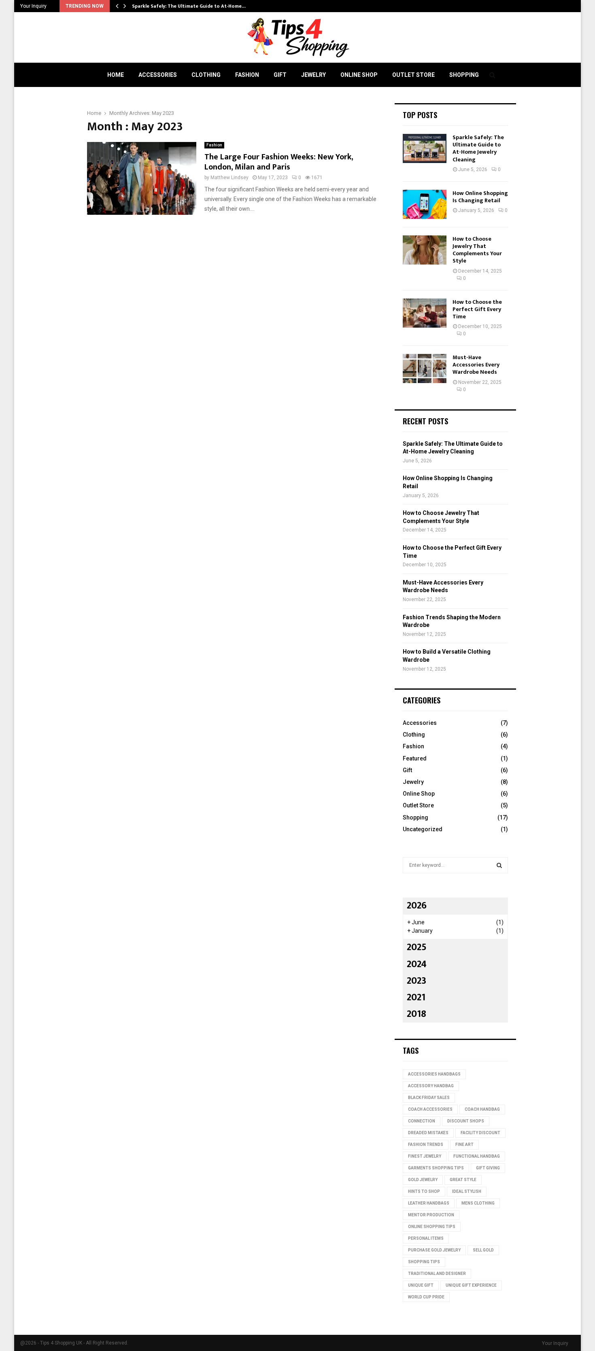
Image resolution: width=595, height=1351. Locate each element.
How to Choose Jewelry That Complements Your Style (477, 250)
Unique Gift (421, 1285)
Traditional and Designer (437, 1273)
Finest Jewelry (424, 1156)
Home (115, 75)
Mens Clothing (478, 1203)
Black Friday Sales (429, 1097)
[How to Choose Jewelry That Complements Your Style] (424, 250)
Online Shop (359, 75)
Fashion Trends (425, 1144)
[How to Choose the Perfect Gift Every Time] (424, 313)
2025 (417, 947)
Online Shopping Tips (431, 1226)
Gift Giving (488, 1168)
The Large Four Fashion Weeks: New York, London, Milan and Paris (278, 162)
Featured (415, 758)
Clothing (206, 75)
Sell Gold (483, 1250)
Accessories (157, 75)
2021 (416, 997)
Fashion (247, 75)
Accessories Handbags (434, 1074)
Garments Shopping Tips (436, 1168)
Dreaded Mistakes (428, 1133)
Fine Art (464, 1144)
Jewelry (313, 75)
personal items (426, 1238)
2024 (417, 964)
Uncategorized (422, 829)
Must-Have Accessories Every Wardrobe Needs (476, 365)
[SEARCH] (499, 865)
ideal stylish (466, 1191)
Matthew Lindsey (229, 177)
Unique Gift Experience (471, 1285)
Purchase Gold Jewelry (434, 1250)
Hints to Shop (424, 1191)
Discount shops (465, 1121)
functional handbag (476, 1156)
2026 (417, 906)
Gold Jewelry (423, 1179)
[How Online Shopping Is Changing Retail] (424, 204)
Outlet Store (413, 75)
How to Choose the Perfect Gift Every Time (477, 309)
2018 (416, 1014)
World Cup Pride (426, 1297)
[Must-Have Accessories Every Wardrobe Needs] (424, 368)
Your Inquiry (33, 6)
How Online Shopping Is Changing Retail (480, 196)
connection (421, 1121)
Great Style (463, 1179)
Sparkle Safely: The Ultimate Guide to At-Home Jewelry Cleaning (478, 148)
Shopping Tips (424, 1262)
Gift (280, 75)
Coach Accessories (430, 1109)
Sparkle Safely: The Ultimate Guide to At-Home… (189, 6)
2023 (416, 981)
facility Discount (480, 1133)
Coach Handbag (482, 1109)
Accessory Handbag (431, 1086)
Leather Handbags (428, 1203)
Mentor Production (431, 1215)
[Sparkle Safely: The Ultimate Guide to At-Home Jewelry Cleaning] (424, 148)
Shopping (464, 75)
